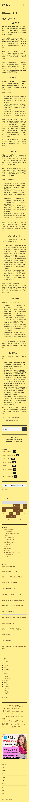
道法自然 (8, 727)
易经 (5, 673)
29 (11, 516)
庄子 (5, 667)
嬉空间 (14, 708)
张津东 (3, 566)
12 (24, 508)
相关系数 (3, 721)
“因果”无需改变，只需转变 (15, 577)
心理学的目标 (9, 713)
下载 (15, 451)
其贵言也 (6, 535)
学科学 (3, 784)
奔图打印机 (8, 708)
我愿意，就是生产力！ (9, 529)
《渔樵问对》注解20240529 (7, 473)
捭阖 (13, 713)
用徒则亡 (15, 719)
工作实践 (11, 420)
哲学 (5, 660)
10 (18, 508)
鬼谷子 (5, 694)
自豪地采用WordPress (21, 798)
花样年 (19, 724)
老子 (5, 682)
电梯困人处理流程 (20, 719)
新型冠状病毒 (21, 713)
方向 (24, 713)
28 (7, 516)
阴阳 (12, 727)
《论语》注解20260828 (6, 458)
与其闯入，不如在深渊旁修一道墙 (12, 552)
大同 (3, 708)
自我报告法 (14, 724)
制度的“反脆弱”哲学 (14, 566)
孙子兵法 (6, 711)
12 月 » (21, 519)
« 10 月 (7, 519)
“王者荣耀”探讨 (13, 582)
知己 (6, 721)
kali (8, 706)
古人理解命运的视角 (8, 554)
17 (18, 511)
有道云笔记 (11, 716)
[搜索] (24, 429)
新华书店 (16, 713)
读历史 (5, 688)
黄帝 (5, 695)
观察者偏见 (23, 724)
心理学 (5, 669)
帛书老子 (16, 711)
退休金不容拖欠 (13, 571)
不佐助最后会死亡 (8, 544)
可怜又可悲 (12, 588)
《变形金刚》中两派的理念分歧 (11, 533)
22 (11, 513)
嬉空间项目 (18, 708)
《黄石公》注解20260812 (7, 462)
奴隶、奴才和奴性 (9, 19)
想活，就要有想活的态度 (9, 543)
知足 (9, 721)
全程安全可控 (17, 706)
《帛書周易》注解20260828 (7, 451)
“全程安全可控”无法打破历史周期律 (18, 617)
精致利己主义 (17, 721)
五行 (11, 706)
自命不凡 (11, 623)
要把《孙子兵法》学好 (9, 539)
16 (14, 511)
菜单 (25, 5)
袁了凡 (5, 684)
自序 (11, 724)
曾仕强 (4, 716)
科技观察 (6, 678)
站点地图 (4, 798)
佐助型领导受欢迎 (8, 531)
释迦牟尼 (6, 692)
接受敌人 (11, 640)
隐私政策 (8, 798)
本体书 (16, 716)
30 (14, 516)
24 (18, 513)
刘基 (5, 658)
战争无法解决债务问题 (9, 537)
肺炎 (22, 721)
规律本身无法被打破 (16, 594)
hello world (4, 594)
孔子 (5, 661)
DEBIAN (4, 706)
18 (21, 511)
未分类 (5, 675)
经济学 (5, 680)
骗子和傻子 (12, 634)
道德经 (5, 727)
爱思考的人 (6, 5)
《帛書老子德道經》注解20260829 (8, 455)
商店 (3, 794)
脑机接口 (6, 723)
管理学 (12, 721)
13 (4, 511)
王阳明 (4, 719)
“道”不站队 (6, 550)
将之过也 (12, 711)
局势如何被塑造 (7, 548)
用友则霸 (7, 719)
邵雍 (5, 690)
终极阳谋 (6, 541)
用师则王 (11, 719)
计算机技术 (6, 686)
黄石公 (5, 697)
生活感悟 (6, 677)
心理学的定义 (4, 713)
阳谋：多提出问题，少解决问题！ (17, 600)
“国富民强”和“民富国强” (15, 629)
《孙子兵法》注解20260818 (7, 469)
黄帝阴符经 (17, 727)
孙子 (5, 663)
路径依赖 (11, 611)
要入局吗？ (6, 546)
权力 (18, 716)
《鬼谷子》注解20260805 (7, 465)
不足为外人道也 (7, 556)
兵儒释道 (4, 764)
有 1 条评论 (16, 420)
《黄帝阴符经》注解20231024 (7, 476)
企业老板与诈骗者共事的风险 (16, 606)
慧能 (5, 671)
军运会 (22, 706)
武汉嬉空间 (21, 716)
